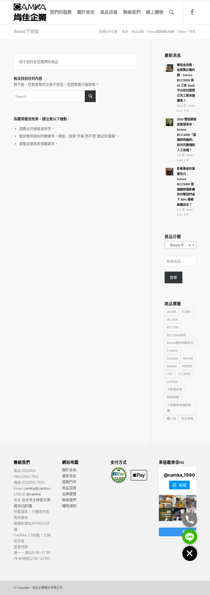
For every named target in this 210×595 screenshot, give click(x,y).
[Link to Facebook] (192, 12)
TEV (170, 374)
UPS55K (172, 381)
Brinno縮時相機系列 (180, 342)
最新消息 (69, 476)
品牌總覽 (69, 494)
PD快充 (187, 366)
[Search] (171, 12)
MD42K (188, 358)
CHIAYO (172, 350)
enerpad (172, 358)
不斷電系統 (174, 389)
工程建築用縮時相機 (179, 407)
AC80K (186, 311)
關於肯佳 (69, 470)
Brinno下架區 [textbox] (179, 245)
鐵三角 (171, 418)
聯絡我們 (69, 500)
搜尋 (173, 277)
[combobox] (180, 245)
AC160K (172, 319)
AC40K (171, 311)
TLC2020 (184, 374)
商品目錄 (69, 488)
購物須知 (69, 506)
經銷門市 (69, 482)
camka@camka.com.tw (42, 488)
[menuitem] (60, 12)
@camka (33, 494)
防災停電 (187, 418)
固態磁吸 (173, 397)
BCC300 (172, 327)
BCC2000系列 (176, 335)
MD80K (172, 366)
